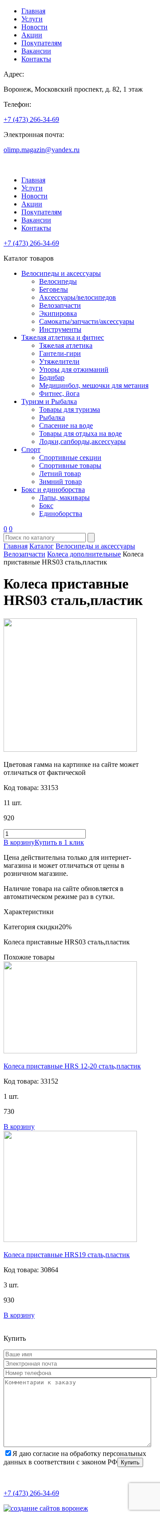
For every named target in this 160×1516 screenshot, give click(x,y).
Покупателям (41, 43)
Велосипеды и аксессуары (61, 273)
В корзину (19, 842)
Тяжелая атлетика (65, 345)
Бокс (46, 505)
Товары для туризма (69, 409)
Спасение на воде (66, 425)
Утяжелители (59, 361)
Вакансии (36, 51)
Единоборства (60, 513)
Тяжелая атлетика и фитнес (62, 337)
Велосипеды (58, 281)
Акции (31, 35)
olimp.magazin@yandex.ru (42, 149)
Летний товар (60, 473)
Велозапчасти (60, 305)
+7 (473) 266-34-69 (31, 119)
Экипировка (58, 313)
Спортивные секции (70, 457)
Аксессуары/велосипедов (77, 297)
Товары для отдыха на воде (80, 433)
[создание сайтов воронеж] (46, 1508)
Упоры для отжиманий (73, 369)
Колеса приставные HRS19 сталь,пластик (67, 1254)
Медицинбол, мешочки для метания (93, 385)
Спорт (30, 449)
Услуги (32, 19)
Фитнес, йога (59, 393)
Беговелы (53, 289)
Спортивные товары (70, 465)
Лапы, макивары (64, 497)
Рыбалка (52, 417)
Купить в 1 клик (59, 842)
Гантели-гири (60, 353)
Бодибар (51, 377)
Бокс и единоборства (53, 489)
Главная (33, 11)
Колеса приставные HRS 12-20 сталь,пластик (72, 1066)
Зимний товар (60, 481)
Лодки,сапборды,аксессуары (82, 441)
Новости (34, 27)
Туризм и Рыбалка (49, 401)
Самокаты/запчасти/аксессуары (86, 321)
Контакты (36, 59)
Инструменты (60, 329)
